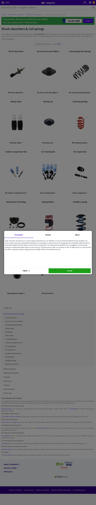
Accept (69, 271)
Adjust (25, 271)
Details (48, 235)
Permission (19, 235)
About (77, 235)
